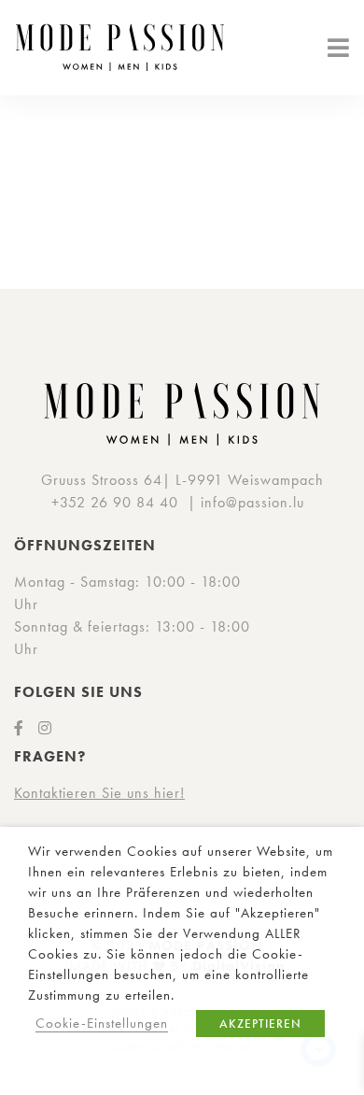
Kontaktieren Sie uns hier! (99, 793)
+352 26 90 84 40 (114, 502)
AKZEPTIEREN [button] (260, 1023)
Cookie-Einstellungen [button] (101, 1023)
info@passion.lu (252, 502)
